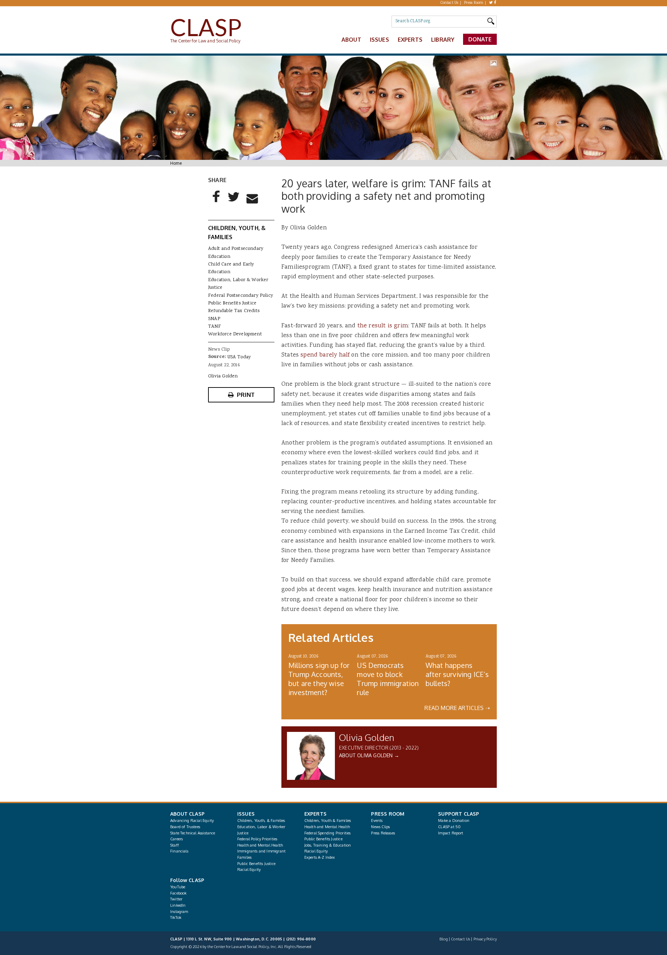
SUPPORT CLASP (458, 814)
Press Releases (383, 833)
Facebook (178, 893)
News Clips (380, 826)
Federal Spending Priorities (327, 833)
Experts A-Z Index (319, 857)
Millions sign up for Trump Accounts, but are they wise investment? (319, 679)
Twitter (176, 899)
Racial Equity (249, 869)
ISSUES (246, 814)
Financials (179, 851)
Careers (176, 838)
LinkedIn (178, 905)
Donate (480, 39)
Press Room (474, 3)
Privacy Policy (485, 939)
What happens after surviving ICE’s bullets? (457, 674)
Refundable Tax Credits (234, 311)
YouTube (177, 886)
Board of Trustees (185, 826)
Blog (443, 939)
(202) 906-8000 (301, 939)
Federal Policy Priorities (257, 838)
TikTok (175, 917)
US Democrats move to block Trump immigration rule (388, 679)
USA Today (239, 357)
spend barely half (324, 355)
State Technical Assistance (192, 833)
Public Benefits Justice (232, 303)
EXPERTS (315, 814)
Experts (410, 39)
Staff (174, 845)
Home (176, 163)
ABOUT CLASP (187, 814)
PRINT (246, 394)
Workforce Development (235, 334)
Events (376, 820)
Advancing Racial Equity (192, 820)
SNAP (214, 319)
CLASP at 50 (449, 826)
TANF (214, 326)
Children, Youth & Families (327, 820)
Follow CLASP (187, 880)
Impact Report (450, 833)
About (351, 39)
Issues (379, 39)
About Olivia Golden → (369, 755)
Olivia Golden (366, 737)
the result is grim (382, 325)
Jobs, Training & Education (327, 845)
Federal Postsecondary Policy (240, 295)
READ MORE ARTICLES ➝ (457, 707)
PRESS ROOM (387, 814)
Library (442, 39)
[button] (216, 202)
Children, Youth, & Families (261, 820)
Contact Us (449, 3)
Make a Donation (453, 820)
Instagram (179, 911)
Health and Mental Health (260, 845)
